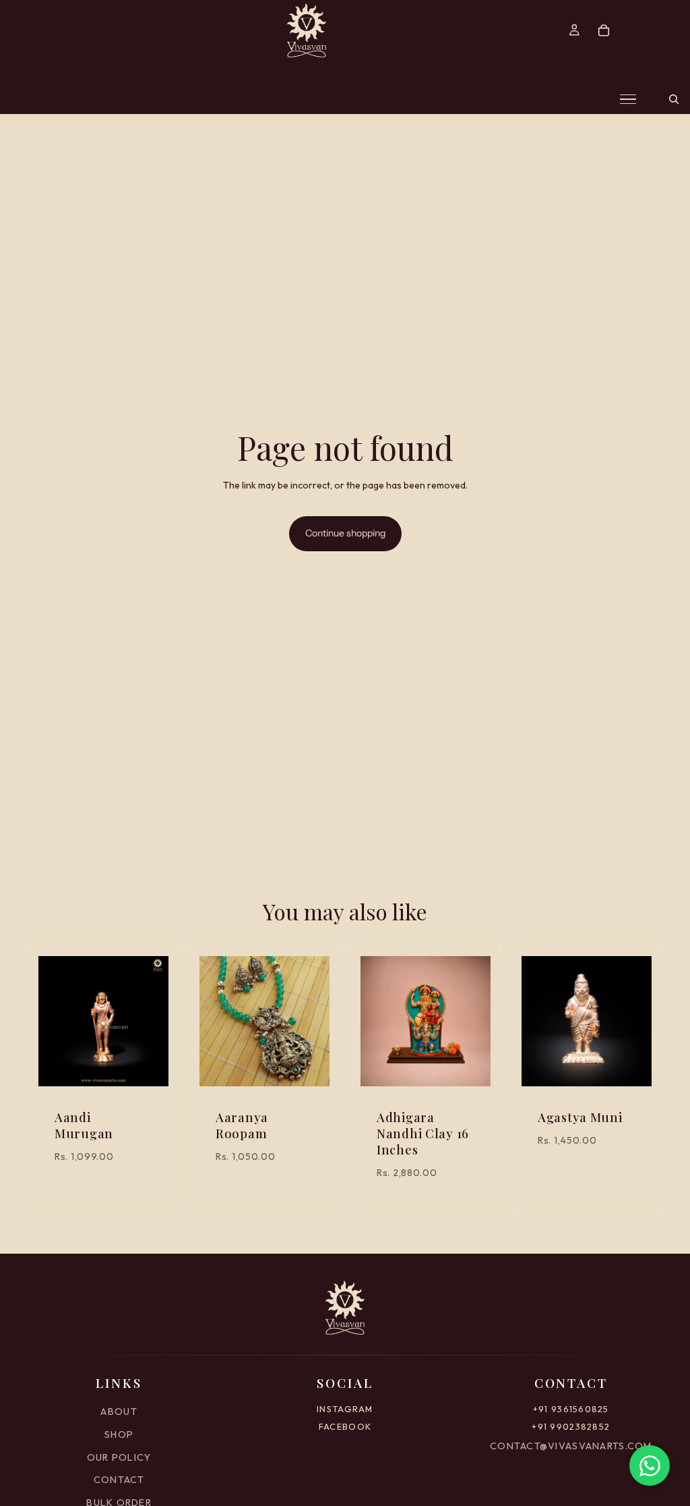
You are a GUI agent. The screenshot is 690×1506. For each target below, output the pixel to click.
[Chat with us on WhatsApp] (649, 1465)
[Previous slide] (53, 1021)
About (118, 1411)
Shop (118, 1434)
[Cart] (604, 30)
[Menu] (628, 99)
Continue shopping (345, 533)
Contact (119, 1480)
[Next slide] (153, 1021)
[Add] (147, 1065)
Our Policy (119, 1457)
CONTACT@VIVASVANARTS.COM (571, 1446)
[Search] (674, 99)
